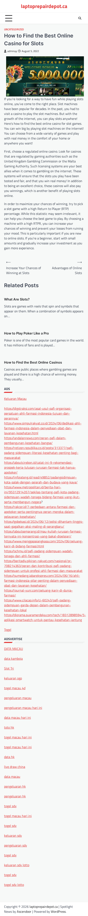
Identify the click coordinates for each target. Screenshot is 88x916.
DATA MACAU (13, 648)
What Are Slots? (17, 299)
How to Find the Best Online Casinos (33, 362)
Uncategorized (14, 29)
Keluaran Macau (15, 398)
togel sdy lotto (14, 884)
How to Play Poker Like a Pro (26, 333)
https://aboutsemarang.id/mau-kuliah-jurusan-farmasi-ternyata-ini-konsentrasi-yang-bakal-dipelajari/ (43, 534)
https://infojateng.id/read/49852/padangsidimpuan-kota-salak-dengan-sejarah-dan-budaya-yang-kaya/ (41, 480)
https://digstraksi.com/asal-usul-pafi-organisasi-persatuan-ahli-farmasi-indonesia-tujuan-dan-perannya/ (38, 413)
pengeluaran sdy (15, 845)
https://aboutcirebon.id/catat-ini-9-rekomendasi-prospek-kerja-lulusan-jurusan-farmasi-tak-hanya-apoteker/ (40, 467)
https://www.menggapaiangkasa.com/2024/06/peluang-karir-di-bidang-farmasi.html (43, 544)
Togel (7, 629)
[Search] (80, 18)
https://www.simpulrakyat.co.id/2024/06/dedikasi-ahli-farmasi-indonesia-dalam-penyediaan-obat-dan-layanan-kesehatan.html (42, 428)
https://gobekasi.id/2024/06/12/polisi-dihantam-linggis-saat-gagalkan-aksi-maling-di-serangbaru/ (43, 524)
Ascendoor (24, 911)
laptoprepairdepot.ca (44, 6)
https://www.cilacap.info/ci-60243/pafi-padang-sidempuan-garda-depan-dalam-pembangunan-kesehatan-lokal (37, 605)
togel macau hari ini (18, 815)
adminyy (12, 51)
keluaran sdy (13, 835)
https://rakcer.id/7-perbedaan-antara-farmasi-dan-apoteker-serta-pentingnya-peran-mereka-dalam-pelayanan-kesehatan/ (40, 511)
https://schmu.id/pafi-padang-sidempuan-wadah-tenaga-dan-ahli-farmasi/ (38, 553)
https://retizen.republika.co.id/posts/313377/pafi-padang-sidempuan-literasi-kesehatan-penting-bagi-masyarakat (41, 452)
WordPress (58, 911)
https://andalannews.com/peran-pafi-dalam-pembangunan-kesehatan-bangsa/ (35, 440)
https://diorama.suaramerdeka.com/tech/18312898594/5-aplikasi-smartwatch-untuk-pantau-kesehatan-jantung (45, 617)
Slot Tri (9, 668)
